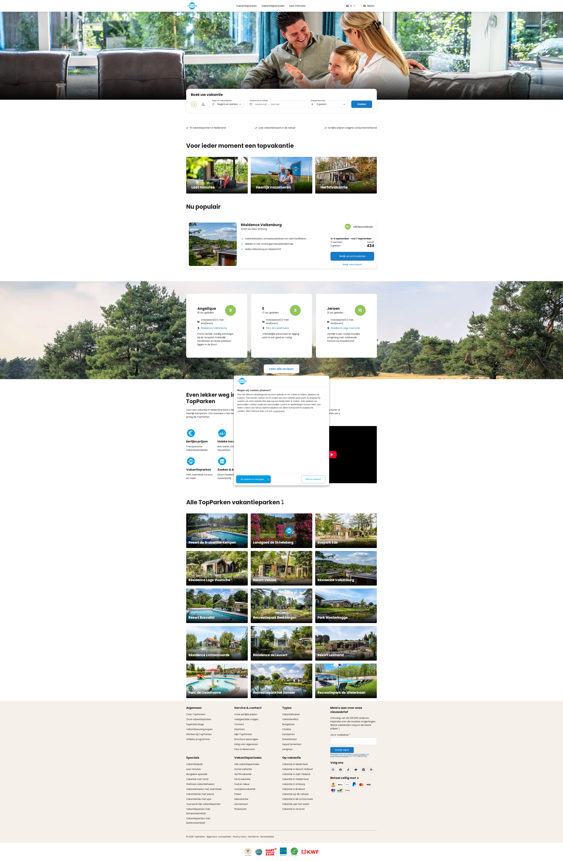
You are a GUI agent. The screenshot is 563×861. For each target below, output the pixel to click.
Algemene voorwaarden (219, 836)
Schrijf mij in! (342, 750)
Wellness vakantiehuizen (200, 784)
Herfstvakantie (242, 774)
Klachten (239, 729)
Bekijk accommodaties (352, 256)
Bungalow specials (196, 774)
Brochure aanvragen (246, 739)
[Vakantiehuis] (194, 104)
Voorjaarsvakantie (244, 789)
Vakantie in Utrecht (293, 809)
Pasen (237, 794)
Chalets (286, 729)
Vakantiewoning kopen (199, 729)
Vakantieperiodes (272, 6)
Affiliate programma (198, 739)
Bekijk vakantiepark (352, 264)
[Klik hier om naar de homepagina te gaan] (192, 5)
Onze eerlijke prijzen (245, 714)
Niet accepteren (313, 479)
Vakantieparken (246, 6)
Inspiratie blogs (195, 724)
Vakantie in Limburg (293, 784)
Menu (370, 6)
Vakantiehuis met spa (198, 799)
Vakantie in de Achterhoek (297, 799)
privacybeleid (360, 754)
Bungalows (288, 724)
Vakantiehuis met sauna (200, 794)
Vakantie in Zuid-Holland (296, 774)
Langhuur (287, 749)
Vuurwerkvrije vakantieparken (203, 804)
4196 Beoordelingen (363, 226)
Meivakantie (241, 799)
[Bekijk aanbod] (203, 104)
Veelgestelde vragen (246, 719)
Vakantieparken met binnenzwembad (198, 811)
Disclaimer (253, 836)
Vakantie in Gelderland (295, 779)
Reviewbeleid (267, 836)
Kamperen (288, 734)
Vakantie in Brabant (293, 789)
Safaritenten (289, 739)
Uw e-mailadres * (340, 735)
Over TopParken (195, 714)
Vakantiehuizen (291, 714)
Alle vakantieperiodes (246, 764)
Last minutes (297, 6)
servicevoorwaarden (339, 756)
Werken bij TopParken (199, 734)
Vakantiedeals (194, 764)
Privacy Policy (240, 836)
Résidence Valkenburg (214, 328)
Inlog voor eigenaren (246, 744)
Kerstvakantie (242, 779)
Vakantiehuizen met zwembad (203, 789)
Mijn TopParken (243, 734)
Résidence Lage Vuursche (345, 328)
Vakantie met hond (197, 779)
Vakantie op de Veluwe (295, 794)
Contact (239, 724)
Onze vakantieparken (198, 719)
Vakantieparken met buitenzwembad (198, 820)
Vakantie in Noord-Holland (297, 769)
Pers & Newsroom (244, 749)
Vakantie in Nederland (295, 764)
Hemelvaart (241, 804)
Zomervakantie (243, 769)
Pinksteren (240, 809)
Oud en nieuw (242, 784)
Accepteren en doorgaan (252, 479)
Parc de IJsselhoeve (277, 328)
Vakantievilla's (290, 719)
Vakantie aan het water (296, 804)
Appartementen (291, 744)
